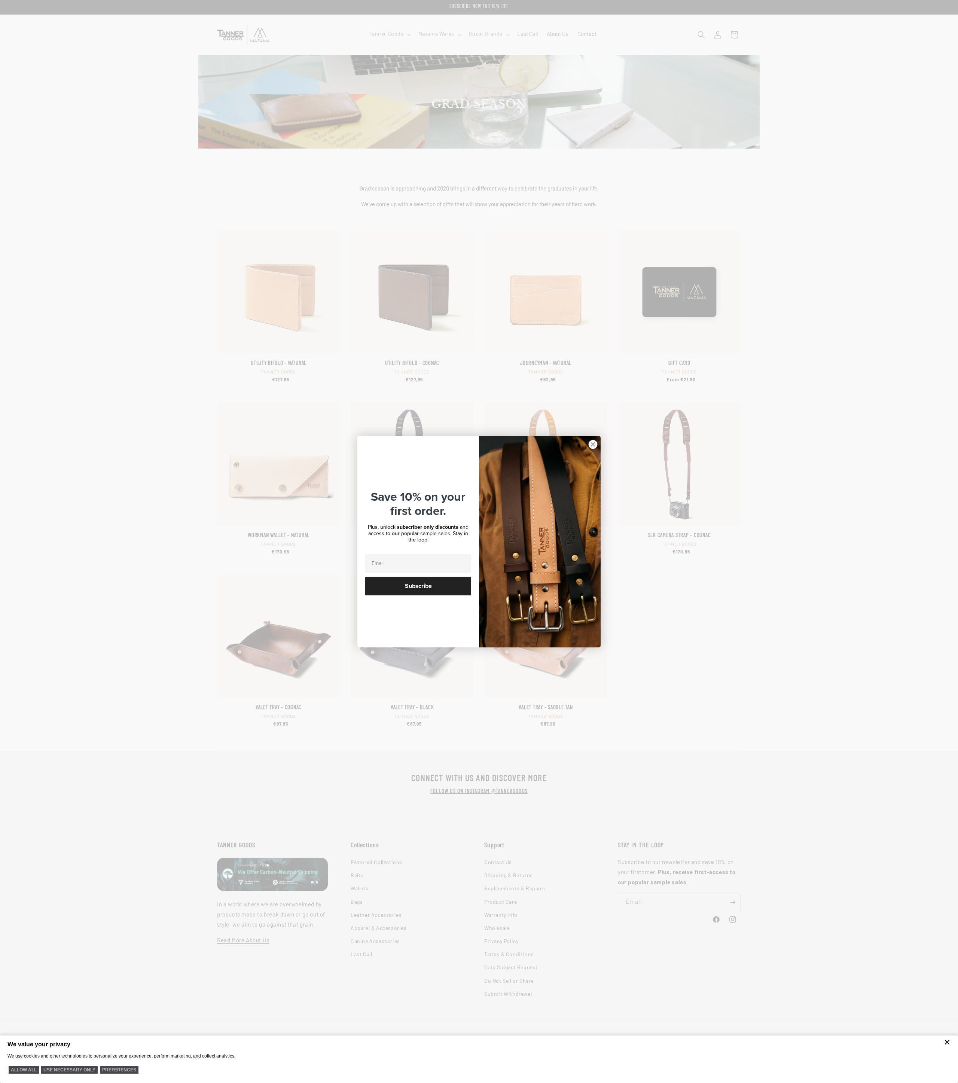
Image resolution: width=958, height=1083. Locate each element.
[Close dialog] (593, 444)
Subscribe (418, 586)
